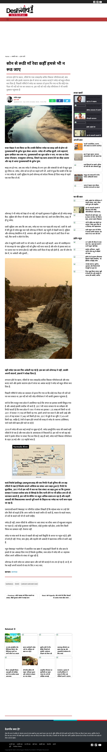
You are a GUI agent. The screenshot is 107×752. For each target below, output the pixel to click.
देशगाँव (49, 744)
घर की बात (28, 744)
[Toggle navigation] (7, 19)
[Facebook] (94, 1)
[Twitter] (97, 1)
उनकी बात (20, 744)
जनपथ (14, 571)
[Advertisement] (43, 36)
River (17, 584)
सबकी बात (42, 744)
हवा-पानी (16, 100)
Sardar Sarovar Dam (29, 584)
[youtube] (100, 1)
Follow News (17, 746)
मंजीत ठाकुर (17, 97)
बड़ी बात (34, 744)
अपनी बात (12, 744)
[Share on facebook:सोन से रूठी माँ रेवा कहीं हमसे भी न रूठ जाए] (59, 100)
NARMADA (9, 584)
